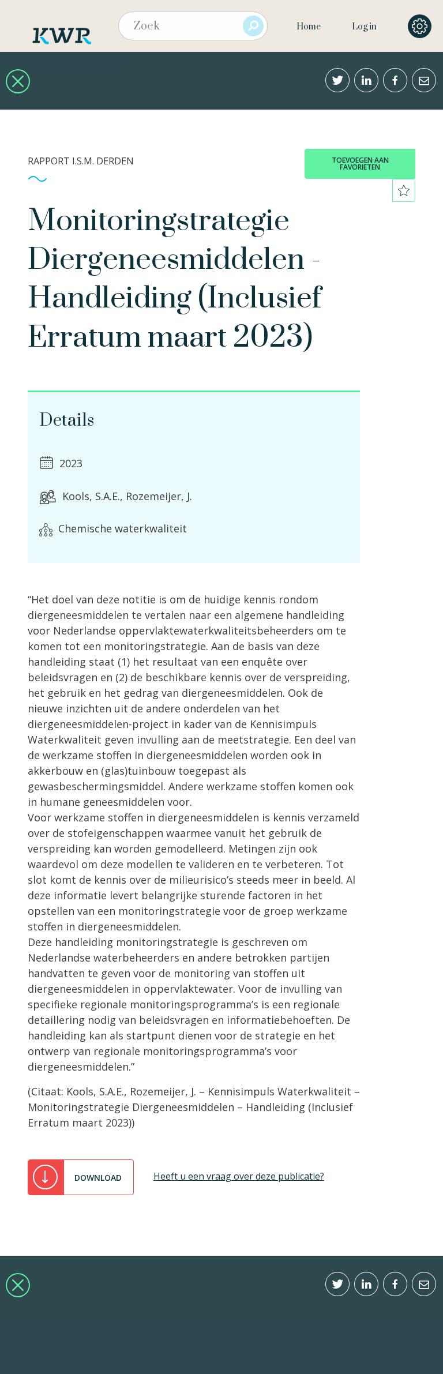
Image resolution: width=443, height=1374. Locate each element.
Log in (364, 26)
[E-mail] (424, 80)
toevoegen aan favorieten (360, 163)
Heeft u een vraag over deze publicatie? (238, 1176)
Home (308, 26)
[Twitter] (337, 80)
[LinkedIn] (366, 80)
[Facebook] (395, 80)
